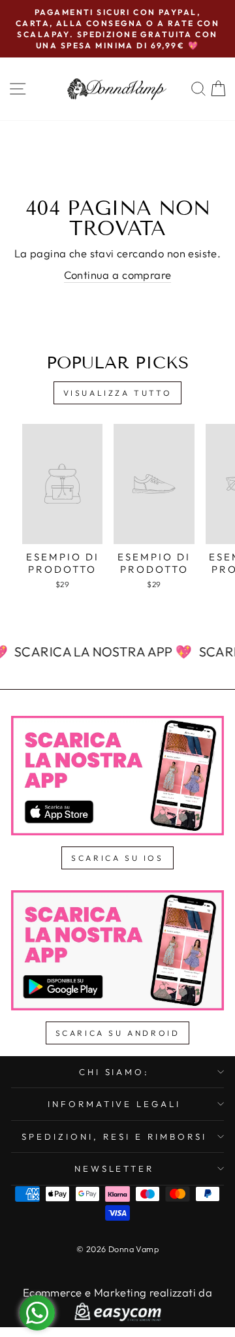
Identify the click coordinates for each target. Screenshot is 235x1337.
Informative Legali (114, 1104)
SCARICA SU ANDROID (117, 1033)
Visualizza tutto (117, 393)
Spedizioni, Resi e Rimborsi (114, 1136)
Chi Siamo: (114, 1072)
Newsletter (114, 1168)
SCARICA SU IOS (117, 858)
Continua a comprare (118, 275)
